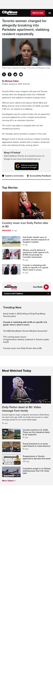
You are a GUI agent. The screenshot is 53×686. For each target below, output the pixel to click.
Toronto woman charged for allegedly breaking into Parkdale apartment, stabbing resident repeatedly (25, 27)
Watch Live (37, 13)
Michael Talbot (12, 81)
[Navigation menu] (50, 13)
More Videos (8, 480)
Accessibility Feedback (40, 176)
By (10, 81)
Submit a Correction (14, 176)
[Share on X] (4, 74)
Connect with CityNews (13, 293)
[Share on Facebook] (10, 74)
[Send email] (21, 74)
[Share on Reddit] (15, 74)
